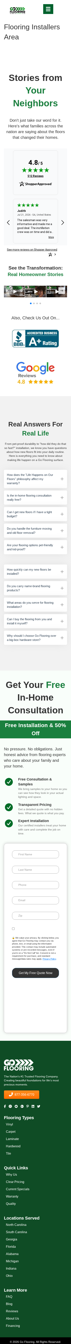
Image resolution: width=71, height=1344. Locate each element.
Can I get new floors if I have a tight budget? (29, 514)
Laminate (12, 1139)
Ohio (9, 1275)
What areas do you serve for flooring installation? (30, 604)
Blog (9, 1304)
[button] (14, 292)
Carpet (10, 1131)
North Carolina (16, 1224)
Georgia (11, 1239)
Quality (11, 1203)
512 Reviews (36, 176)
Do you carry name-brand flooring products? (28, 588)
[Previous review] (8, 223)
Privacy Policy (49, 959)
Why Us (11, 1174)
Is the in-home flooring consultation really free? (29, 497)
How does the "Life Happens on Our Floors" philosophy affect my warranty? (30, 479)
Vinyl (9, 1124)
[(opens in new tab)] (35, 338)
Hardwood (13, 1146)
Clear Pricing (15, 1182)
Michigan (12, 1261)
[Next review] (62, 223)
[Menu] (48, 9)
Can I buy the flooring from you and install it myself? (29, 621)
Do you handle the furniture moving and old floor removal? (29, 530)
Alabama (12, 1254)
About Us (12, 1318)
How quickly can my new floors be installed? (29, 571)
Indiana (11, 1268)
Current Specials (17, 1189)
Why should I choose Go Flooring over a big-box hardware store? (31, 637)
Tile (8, 1153)
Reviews (12, 1311)
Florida (11, 1246)
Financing (13, 1325)
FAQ (9, 1296)
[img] (35, 169)
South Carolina (16, 1232)
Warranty (12, 1196)
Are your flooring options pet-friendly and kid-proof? (30, 547)
